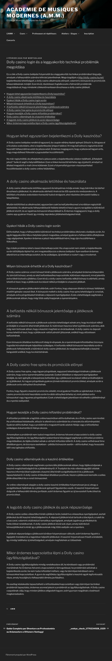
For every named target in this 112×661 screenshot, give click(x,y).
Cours (22, 33)
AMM (12, 609)
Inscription (89, 33)
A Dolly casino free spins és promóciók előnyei (30, 110)
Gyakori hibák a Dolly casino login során (26, 100)
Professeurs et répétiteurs (44, 33)
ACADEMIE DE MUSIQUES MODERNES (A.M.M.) (42, 13)
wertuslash (35, 58)
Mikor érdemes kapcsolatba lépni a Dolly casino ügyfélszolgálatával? (41, 123)
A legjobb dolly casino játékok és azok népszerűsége (33, 120)
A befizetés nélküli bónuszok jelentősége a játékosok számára (38, 107)
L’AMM (10, 33)
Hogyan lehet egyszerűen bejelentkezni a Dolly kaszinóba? (36, 94)
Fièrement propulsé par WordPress (21, 655)
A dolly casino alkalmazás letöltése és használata (31, 97)
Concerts (11, 40)
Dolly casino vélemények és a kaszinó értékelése (31, 116)
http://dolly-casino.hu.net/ (91, 77)
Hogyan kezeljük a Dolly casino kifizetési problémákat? (34, 113)
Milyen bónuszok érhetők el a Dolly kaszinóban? (30, 103)
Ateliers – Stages (69, 33)
